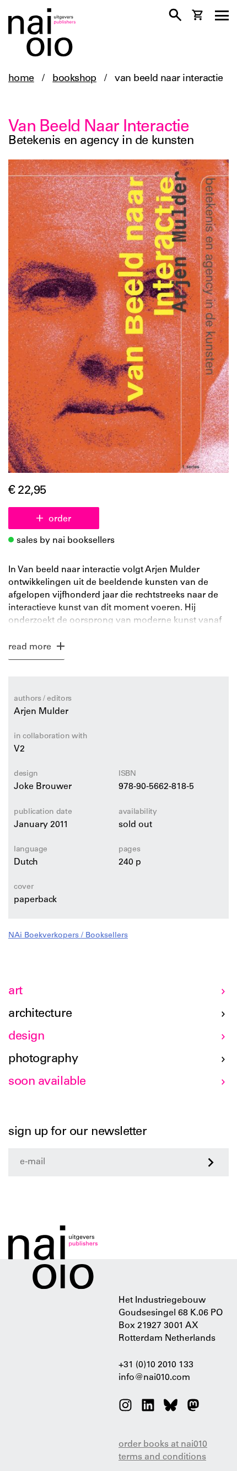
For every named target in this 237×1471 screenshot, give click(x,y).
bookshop (74, 79)
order (60, 519)
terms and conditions (162, 1457)
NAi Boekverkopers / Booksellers (68, 936)
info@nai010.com (154, 1377)
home (21, 79)
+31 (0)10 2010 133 (155, 1365)
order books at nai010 (162, 1444)
